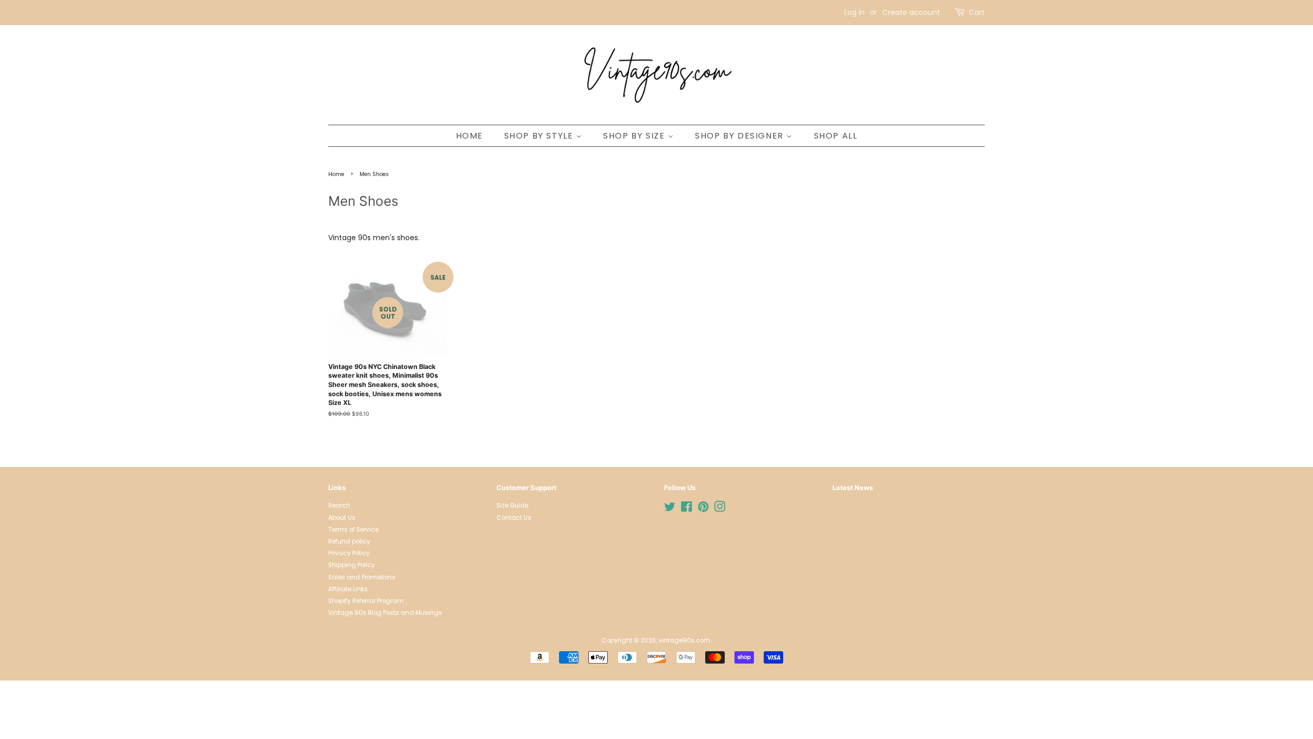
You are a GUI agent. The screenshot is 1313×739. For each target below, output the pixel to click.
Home (336, 174)
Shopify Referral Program (366, 601)
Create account (911, 12)
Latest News (852, 487)
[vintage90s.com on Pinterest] (703, 509)
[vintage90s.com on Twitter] (669, 509)
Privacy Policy (349, 553)
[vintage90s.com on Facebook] (686, 509)
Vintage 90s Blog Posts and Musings (385, 613)
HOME (469, 136)
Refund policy (349, 541)
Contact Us (513, 518)
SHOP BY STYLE (540, 136)
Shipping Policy (351, 565)
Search (339, 505)
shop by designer (740, 136)
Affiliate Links (348, 589)
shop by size (635, 136)
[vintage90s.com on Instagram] (719, 509)
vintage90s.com (684, 640)
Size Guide (512, 505)
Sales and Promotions (361, 577)
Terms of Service (353, 530)
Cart (977, 12)
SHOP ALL (836, 136)
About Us (341, 518)
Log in (854, 12)
